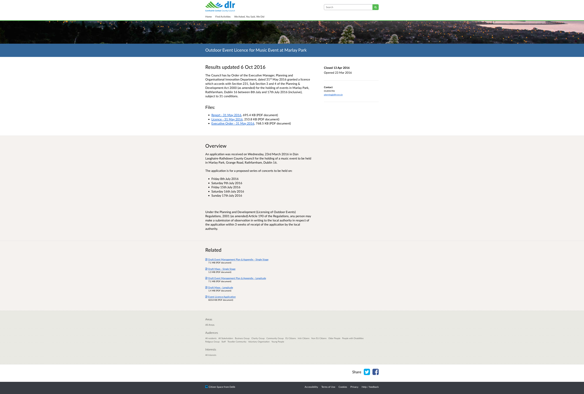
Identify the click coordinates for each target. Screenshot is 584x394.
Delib (232, 386)
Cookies (343, 386)
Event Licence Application (222, 296)
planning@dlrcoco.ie (333, 94)
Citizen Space (216, 386)
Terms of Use (328, 386)
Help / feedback (370, 386)
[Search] (375, 7)
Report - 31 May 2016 (226, 115)
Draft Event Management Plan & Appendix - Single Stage (238, 259)
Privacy (354, 386)
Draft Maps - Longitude (220, 287)
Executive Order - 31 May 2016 (232, 123)
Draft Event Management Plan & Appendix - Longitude (237, 278)
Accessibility (311, 386)
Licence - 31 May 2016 (227, 119)
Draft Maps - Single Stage (221, 268)
